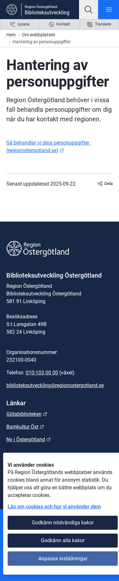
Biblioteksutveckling (47, 13)
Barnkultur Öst (25, 427)
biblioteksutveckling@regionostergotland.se (55, 385)
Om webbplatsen (38, 34)
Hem (11, 34)
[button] (88, 9)
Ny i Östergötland (28, 439)
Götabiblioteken (26, 414)
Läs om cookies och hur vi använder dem (54, 507)
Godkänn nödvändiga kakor (63, 523)
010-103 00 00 (42, 373)
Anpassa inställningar (62, 559)
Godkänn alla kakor (62, 540)
